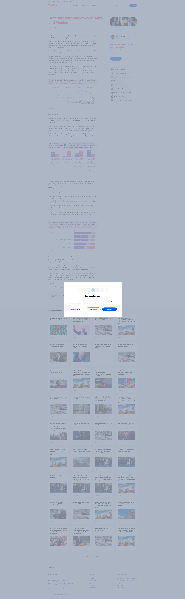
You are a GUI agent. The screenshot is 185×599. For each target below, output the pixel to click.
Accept (109, 309)
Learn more (100, 303)
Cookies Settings (74, 309)
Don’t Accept (93, 309)
